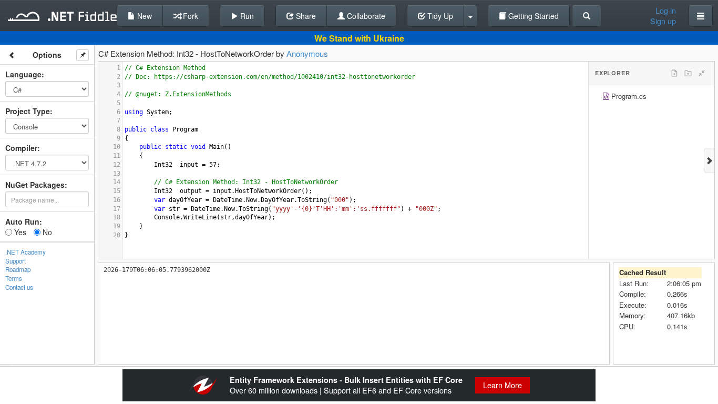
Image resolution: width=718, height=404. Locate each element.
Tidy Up (439, 16)
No (46, 232)
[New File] (674, 73)
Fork (189, 16)
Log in (665, 10)
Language (23, 74)
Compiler (21, 148)
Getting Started (532, 16)
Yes (19, 232)
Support (15, 261)
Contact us (19, 287)
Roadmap (17, 269)
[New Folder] (688, 73)
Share (305, 16)
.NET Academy (25, 252)
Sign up (663, 21)
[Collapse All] (701, 73)
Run (246, 16)
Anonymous (307, 53)
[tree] (651, 97)
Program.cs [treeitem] (629, 96)
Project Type (27, 111)
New (143, 16)
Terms (13, 278)
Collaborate (365, 16)
